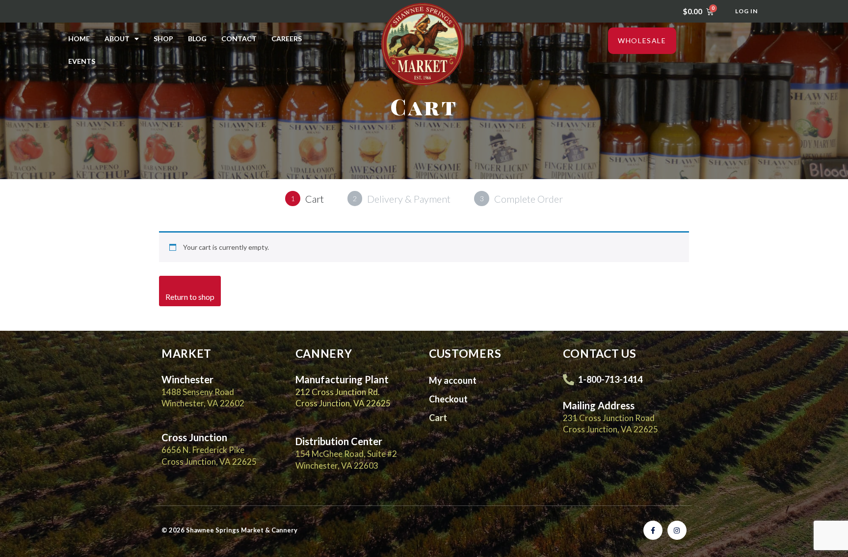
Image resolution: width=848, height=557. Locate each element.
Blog (197, 38)
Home (79, 38)
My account (453, 380)
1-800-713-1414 (610, 379)
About (117, 38)
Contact (239, 38)
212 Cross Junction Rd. (337, 392)
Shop (163, 38)
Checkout (448, 399)
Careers (286, 38)
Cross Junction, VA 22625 (343, 403)
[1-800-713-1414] (568, 379)
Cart (438, 417)
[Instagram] (677, 530)
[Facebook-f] (652, 530)
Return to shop (189, 296)
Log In (746, 11)
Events (81, 61)
